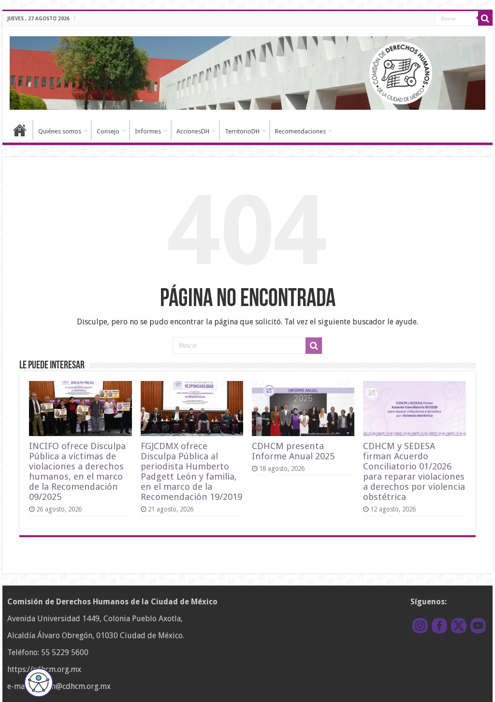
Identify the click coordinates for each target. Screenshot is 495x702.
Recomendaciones (300, 131)
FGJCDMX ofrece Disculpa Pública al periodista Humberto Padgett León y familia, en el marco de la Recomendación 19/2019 (191, 471)
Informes (148, 131)
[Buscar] (485, 18)
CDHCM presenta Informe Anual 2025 (293, 451)
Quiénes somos (59, 131)
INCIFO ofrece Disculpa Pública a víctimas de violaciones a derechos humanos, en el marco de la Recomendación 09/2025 (77, 471)
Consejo (108, 131)
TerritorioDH (242, 131)
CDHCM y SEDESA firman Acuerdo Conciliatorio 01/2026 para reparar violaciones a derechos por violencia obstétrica (414, 471)
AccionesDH (192, 131)
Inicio (19, 130)
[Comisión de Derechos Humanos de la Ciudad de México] (247, 71)
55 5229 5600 (64, 652)
